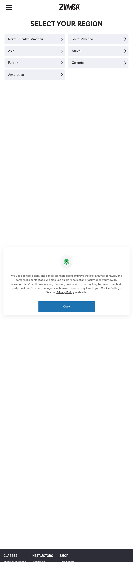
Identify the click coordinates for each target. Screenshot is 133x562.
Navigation (9, 7)
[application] (66, 281)
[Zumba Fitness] (69, 7)
